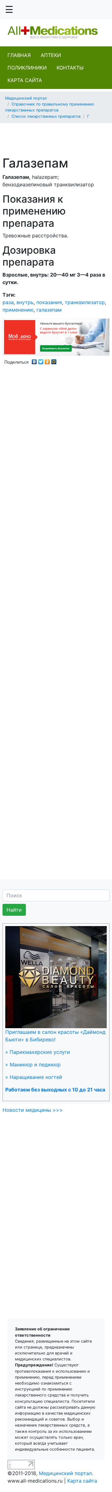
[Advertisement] (58, 136)
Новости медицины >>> (32, 1110)
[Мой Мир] (54, 360)
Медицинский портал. (66, 1473)
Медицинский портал (26, 98)
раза (8, 302)
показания (49, 302)
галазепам (49, 310)
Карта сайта (24, 80)
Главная (19, 55)
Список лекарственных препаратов (46, 116)
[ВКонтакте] (34, 360)
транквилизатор (85, 302)
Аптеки (51, 55)
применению (18, 310)
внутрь (25, 302)
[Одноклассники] (47, 360)
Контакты (70, 68)
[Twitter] (41, 360)
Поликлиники (27, 68)
